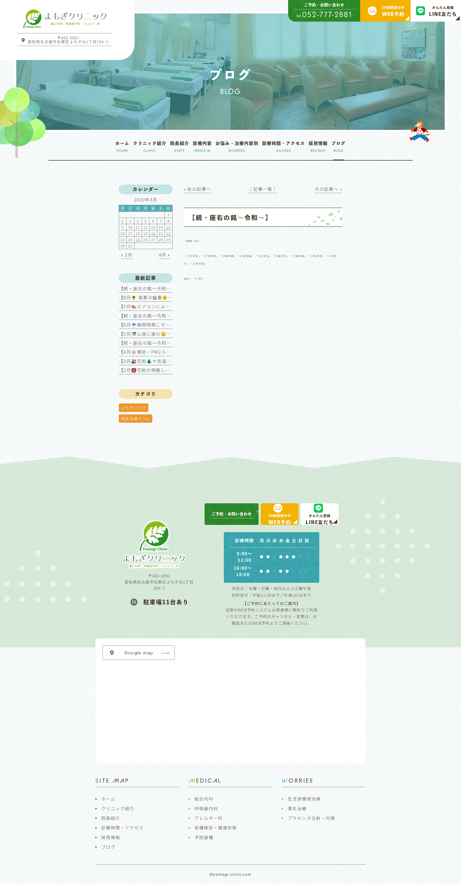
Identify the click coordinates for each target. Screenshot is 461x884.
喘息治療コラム (135, 418)
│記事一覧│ (263, 189)
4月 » (164, 254)
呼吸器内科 (206, 808)
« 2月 (127, 254)
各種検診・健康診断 (215, 827)
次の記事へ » (328, 189)
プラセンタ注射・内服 (311, 818)
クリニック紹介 (118, 808)
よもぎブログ (133, 407)
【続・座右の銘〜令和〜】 (147, 288)
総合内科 (204, 798)
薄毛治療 (297, 808)
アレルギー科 (208, 818)
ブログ (108, 847)
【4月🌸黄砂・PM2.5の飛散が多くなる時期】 (168, 352)
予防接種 (204, 837)
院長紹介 (110, 818)
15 (168, 227)
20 (153, 233)
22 (168, 233)
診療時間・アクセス (122, 827)
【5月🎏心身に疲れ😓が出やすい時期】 (162, 334)
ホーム (108, 798)
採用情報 (110, 837)
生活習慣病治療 (304, 798)
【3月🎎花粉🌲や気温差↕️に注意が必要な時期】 (172, 361)
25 (138, 239)
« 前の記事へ (197, 189)
